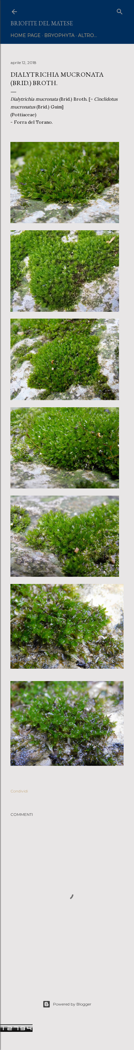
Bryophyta (59, 35)
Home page (25, 35)
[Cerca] (120, 10)
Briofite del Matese (41, 23)
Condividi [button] (19, 791)
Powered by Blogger (72, 1004)
